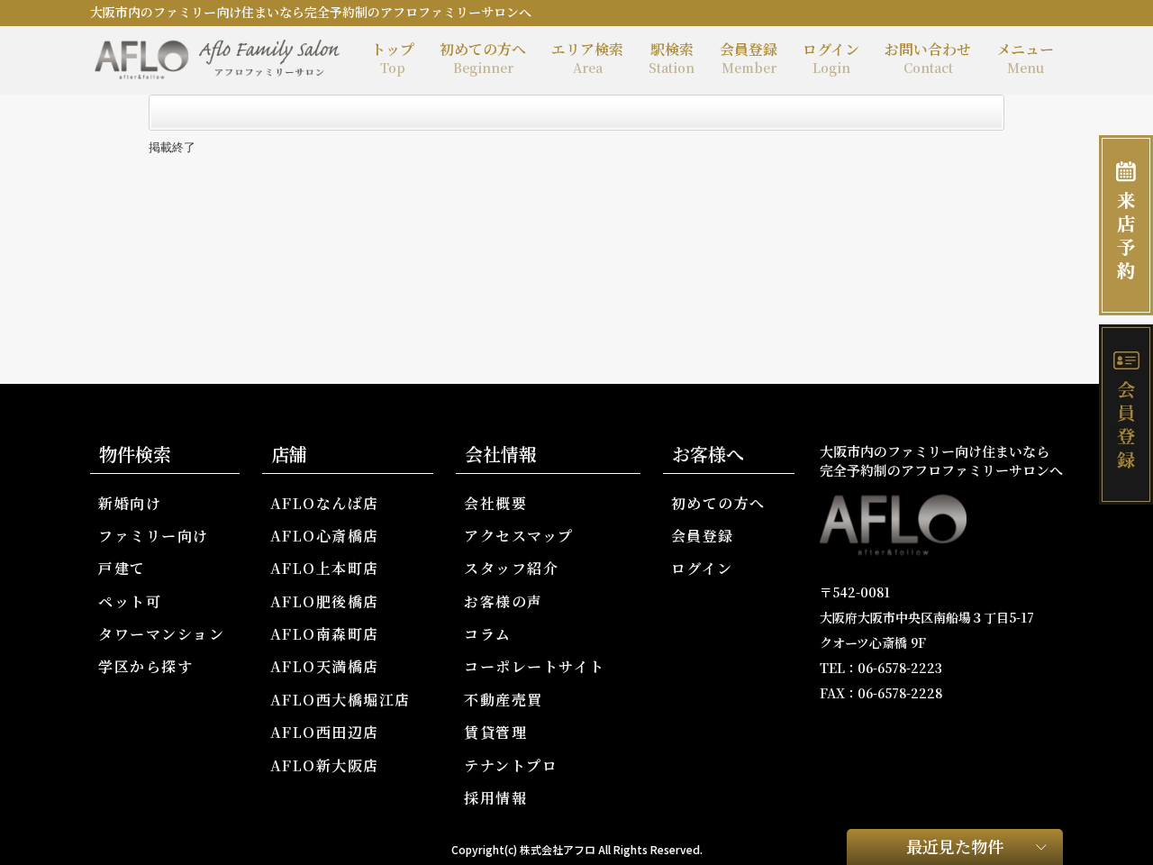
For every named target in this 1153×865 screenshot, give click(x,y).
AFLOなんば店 (324, 503)
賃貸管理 (495, 732)
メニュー (1025, 58)
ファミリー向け (153, 535)
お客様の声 (503, 601)
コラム (488, 634)
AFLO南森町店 (324, 634)
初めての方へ (483, 58)
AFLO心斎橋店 (324, 535)
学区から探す (145, 666)
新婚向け (129, 503)
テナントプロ (511, 765)
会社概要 (495, 503)
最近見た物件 (954, 846)
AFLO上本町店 (324, 568)
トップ (392, 58)
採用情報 (495, 798)
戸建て (122, 568)
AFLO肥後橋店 (324, 601)
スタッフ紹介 (511, 568)
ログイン (831, 58)
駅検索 (672, 58)
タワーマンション (161, 634)
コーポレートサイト (534, 666)
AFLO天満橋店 (324, 666)
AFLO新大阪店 (324, 765)
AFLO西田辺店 (324, 732)
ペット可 (129, 601)
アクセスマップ (519, 535)
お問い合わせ (928, 58)
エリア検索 (587, 58)
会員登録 (748, 58)
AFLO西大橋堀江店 (340, 699)
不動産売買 (503, 699)
